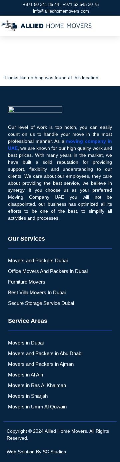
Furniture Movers (26, 282)
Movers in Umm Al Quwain (37, 406)
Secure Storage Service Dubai (41, 303)
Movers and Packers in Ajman (41, 364)
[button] (112, 26)
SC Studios (54, 451)
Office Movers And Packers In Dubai (48, 271)
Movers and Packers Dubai (38, 260)
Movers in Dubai (26, 343)
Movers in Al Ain (25, 374)
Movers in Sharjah (28, 396)
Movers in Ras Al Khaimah (37, 385)
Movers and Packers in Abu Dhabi (45, 353)
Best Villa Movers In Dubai (37, 292)
